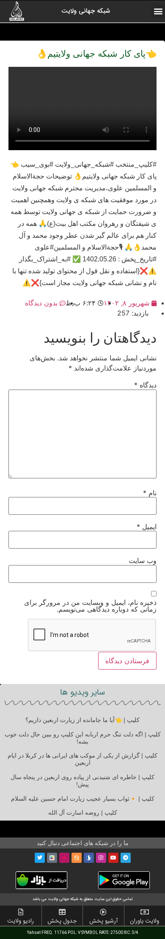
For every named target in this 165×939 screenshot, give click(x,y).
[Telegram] (126, 858)
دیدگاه (145, 385)
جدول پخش (62, 920)
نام (150, 492)
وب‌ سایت (143, 560)
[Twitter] (40, 858)
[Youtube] (113, 858)
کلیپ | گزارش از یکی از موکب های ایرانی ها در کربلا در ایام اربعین (82, 759)
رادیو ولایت (20, 920)
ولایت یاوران (144, 920)
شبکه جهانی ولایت (85, 11)
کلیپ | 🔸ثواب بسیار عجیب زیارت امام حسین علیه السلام (82, 798)
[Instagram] (101, 858)
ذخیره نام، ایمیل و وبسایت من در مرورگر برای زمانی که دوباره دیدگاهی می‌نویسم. (90, 605)
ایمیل (147, 526)
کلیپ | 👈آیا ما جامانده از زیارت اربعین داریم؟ (82, 720)
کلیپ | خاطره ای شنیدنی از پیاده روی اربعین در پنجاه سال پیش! (82, 781)
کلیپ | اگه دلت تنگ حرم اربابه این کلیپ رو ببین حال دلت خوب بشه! (83, 738)
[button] (158, 11)
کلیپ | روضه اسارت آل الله (82, 812)
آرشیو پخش (103, 920)
